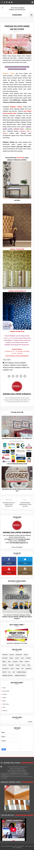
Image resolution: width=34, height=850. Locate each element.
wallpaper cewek (14, 365)
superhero (28, 668)
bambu (26, 654)
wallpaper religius (21, 672)
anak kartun (19, 654)
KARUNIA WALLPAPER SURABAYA (17, 532)
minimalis (10, 665)
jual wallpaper (9, 363)
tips (9, 672)
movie (23, 665)
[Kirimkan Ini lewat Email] (3, 359)
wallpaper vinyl (7, 370)
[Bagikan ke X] (6, 359)
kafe (4, 707)
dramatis (28, 658)
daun (22, 658)
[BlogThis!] (5, 359)
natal (28, 665)
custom (17, 658)
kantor (4, 697)
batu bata (4, 658)
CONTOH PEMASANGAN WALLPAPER (17, 463)
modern (18, 665)
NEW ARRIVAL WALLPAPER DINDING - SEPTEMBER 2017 (17, 438)
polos (12, 668)
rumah (5, 694)
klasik (21, 661)
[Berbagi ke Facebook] (8, 359)
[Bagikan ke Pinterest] (10, 359)
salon (4, 701)
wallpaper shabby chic (22, 367)
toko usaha (6, 704)
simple (17, 668)
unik (14, 672)
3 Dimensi (4, 654)
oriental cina (5, 668)
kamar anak (6, 691)
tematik (4, 672)
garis (9, 661)
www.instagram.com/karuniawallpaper (17, 356)
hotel (4, 687)
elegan (4, 661)
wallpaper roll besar (7, 675)
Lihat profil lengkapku (17, 547)
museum (5, 710)
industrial (15, 661)
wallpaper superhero (20, 675)
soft (22, 668)
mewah (4, 665)
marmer (27, 661)
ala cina (12, 654)
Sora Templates (17, 847)
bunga (11, 658)
